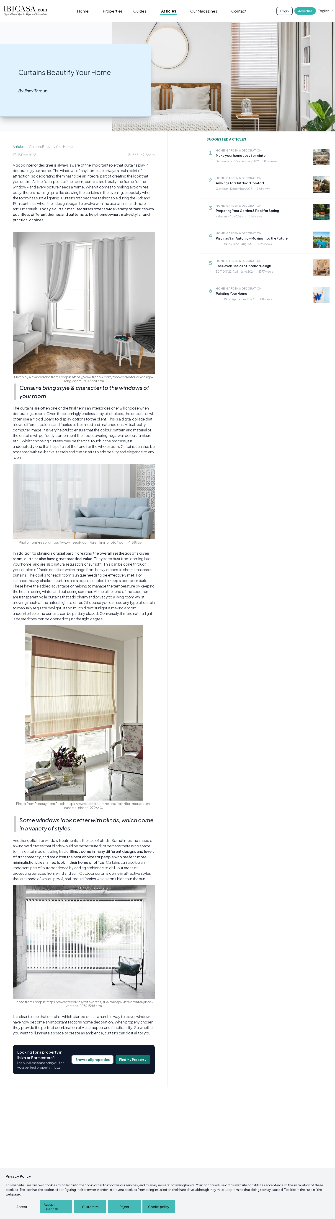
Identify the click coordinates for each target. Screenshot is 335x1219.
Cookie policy (158, 1207)
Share (150, 155)
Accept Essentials (51, 1206)
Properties (113, 10)
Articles (168, 10)
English (324, 10)
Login (284, 11)
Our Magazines (203, 10)
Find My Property (133, 1059)
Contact (239, 10)
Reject (124, 1207)
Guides (139, 10)
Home (83, 10)
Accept (21, 1207)
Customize (90, 1207)
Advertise (305, 11)
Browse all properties (92, 1059)
